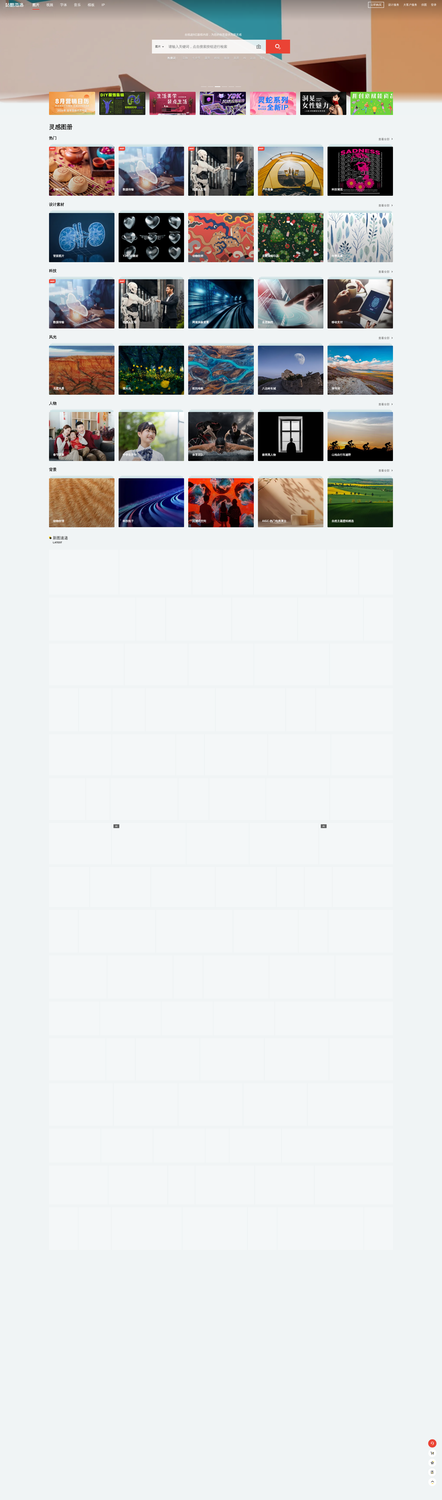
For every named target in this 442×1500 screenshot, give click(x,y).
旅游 (226, 58)
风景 (236, 58)
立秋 (185, 58)
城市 (262, 58)
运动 (253, 58)
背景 (272, 58)
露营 (207, 58)
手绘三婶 (429, 83)
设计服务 (393, 4)
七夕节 (196, 58)
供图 (424, 4)
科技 (217, 58)
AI (244, 58)
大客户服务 (410, 4)
